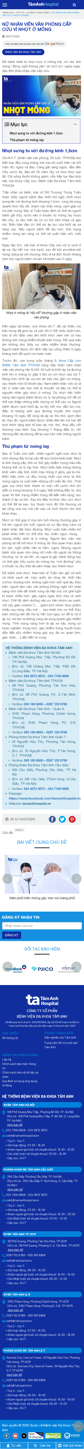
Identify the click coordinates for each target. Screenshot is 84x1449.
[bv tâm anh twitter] (24, 1435)
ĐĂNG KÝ (11, 935)
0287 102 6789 (56, 704)
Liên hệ (6, 1059)
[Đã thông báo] (72, 1435)
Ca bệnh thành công (38, 12)
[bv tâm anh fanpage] (6, 1435)
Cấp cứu (19, 830)
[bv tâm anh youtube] (15, 1435)
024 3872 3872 (34, 676)
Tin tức (20, 12)
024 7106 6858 (58, 676)
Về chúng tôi (10, 1038)
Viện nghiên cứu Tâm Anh (60, 1037)
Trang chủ (8, 12)
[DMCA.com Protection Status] (53, 1435)
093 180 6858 (33, 704)
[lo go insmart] (16, 971)
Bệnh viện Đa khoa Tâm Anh (23, 51)
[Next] (76, 878)
